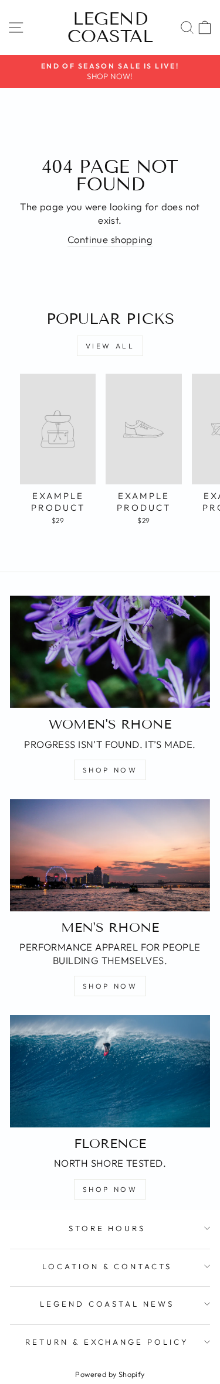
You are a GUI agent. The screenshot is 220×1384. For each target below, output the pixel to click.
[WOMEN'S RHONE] (110, 652)
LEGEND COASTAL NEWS (107, 1303)
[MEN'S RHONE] (110, 855)
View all (110, 345)
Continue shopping (110, 239)
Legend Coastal (110, 27)
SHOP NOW (110, 770)
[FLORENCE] (110, 1071)
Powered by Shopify (109, 1374)
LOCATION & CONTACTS (107, 1266)
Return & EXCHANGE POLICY (107, 1342)
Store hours (107, 1228)
